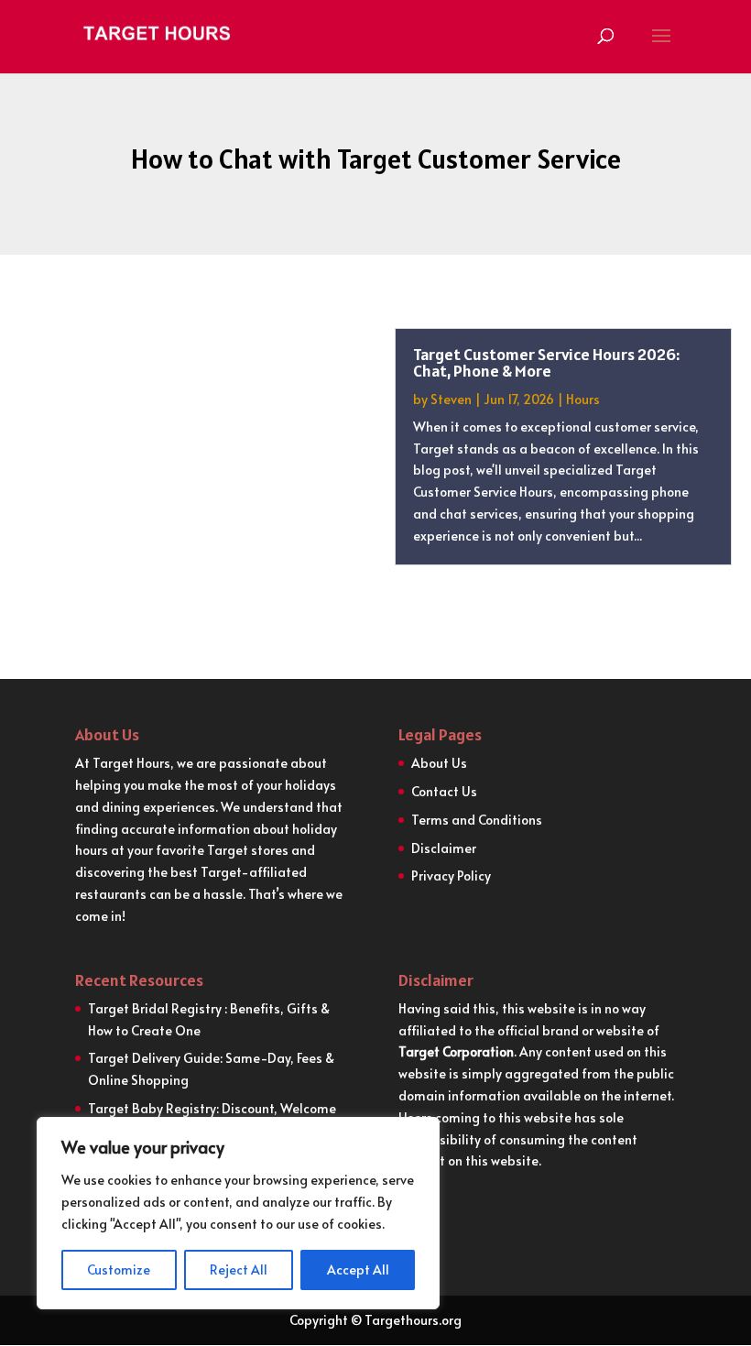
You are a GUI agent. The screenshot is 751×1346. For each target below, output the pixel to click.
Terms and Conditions (476, 819)
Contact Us (444, 791)
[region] (238, 1213)
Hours (583, 399)
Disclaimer (443, 848)
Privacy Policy (451, 875)
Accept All (358, 1269)
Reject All (238, 1269)
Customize (118, 1269)
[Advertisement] (188, 463)
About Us (439, 762)
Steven (451, 399)
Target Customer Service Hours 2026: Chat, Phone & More (546, 362)
